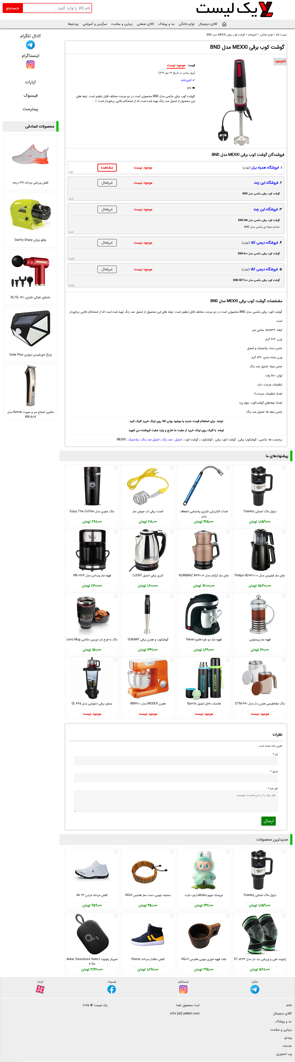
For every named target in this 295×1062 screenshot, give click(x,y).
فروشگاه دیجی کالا (264, 243)
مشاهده (107, 168)
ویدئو (288, 1037)
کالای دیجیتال (208, 24)
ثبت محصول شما (188, 1005)
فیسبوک (31, 95)
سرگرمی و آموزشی (95, 24)
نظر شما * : (272, 788)
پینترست (30, 109)
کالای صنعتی (145, 24)
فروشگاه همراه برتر (265, 168)
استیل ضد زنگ (150, 439)
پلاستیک (133, 439)
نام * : (274, 754)
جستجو (12, 8)
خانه (289, 1005)
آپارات (30, 82)
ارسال (269, 821)
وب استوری (284, 1054)
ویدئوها (73, 24)
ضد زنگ (167, 439)
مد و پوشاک (166, 24)
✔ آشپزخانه (188, 80)
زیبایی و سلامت (122, 24)
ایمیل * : (273, 771)
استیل (178, 439)
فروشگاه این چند (266, 183)
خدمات (287, 1046)
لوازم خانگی (186, 24)
